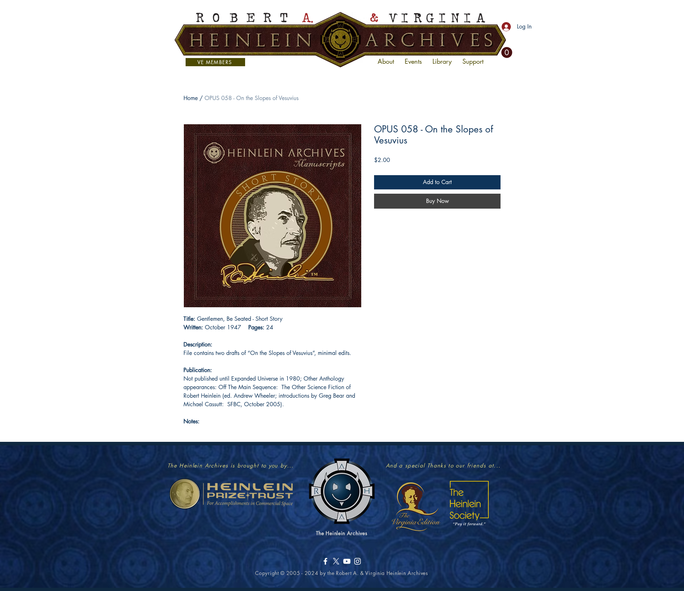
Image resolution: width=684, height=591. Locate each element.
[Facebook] (325, 561)
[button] (506, 52)
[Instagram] (357, 561)
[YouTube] (346, 561)
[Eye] (415, 506)
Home (190, 98)
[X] (336, 561)
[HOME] (340, 39)
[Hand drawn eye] (231, 493)
